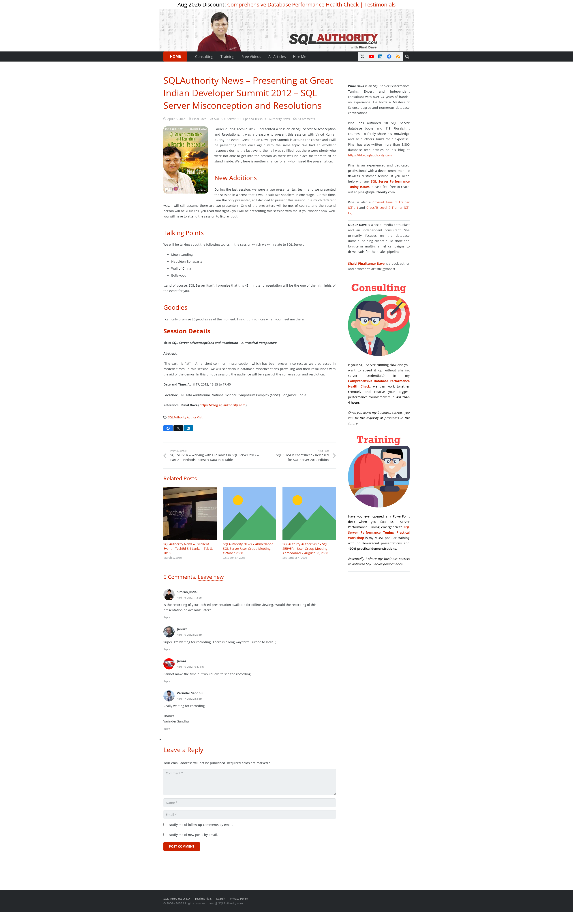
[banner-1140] (287, 30)
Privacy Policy (239, 899)
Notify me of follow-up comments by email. (201, 825)
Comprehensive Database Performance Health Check (293, 4)
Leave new (211, 576)
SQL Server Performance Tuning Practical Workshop (379, 532)
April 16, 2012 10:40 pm (190, 666)
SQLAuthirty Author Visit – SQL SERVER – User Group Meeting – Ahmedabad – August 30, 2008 (306, 548)
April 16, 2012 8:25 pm (189, 634)
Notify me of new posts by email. (193, 835)
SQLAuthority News (277, 119)
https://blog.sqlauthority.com (222, 405)
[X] (362, 56)
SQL (217, 119)
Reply (166, 617)
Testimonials (380, 4)
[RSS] (398, 56)
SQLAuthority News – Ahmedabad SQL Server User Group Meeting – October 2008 (248, 548)
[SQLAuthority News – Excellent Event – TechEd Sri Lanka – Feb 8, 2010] (190, 513)
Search (220, 899)
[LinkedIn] (380, 56)
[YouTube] (371, 56)
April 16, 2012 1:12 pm (189, 597)
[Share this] (168, 428)
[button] (407, 57)
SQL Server (228, 119)
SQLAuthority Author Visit (185, 417)
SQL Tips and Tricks (249, 119)
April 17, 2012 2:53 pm (189, 698)
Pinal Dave (199, 119)
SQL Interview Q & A (176, 899)
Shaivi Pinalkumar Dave (366, 263)
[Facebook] (389, 56)
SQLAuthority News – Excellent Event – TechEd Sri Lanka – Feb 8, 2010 (188, 548)
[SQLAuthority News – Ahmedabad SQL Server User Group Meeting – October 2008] (249, 513)
